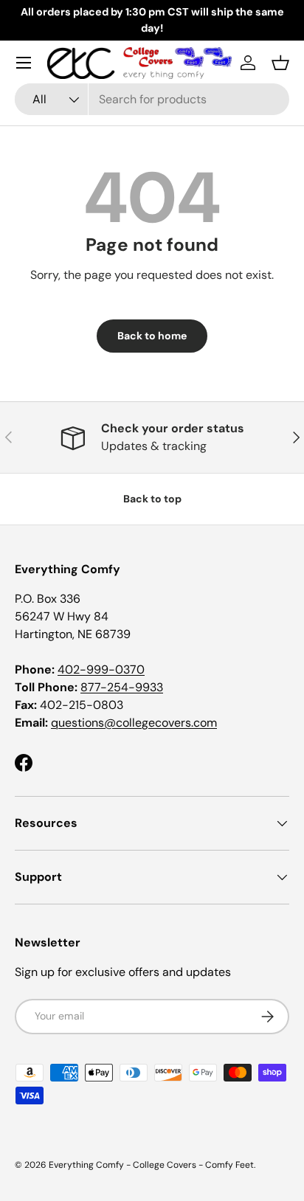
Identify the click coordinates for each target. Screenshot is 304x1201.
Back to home (152, 335)
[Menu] (23, 62)
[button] (280, 62)
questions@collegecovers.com (134, 722)
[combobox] (152, 99)
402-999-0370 (101, 669)
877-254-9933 (121, 687)
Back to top (152, 498)
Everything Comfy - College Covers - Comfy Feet (151, 1165)
